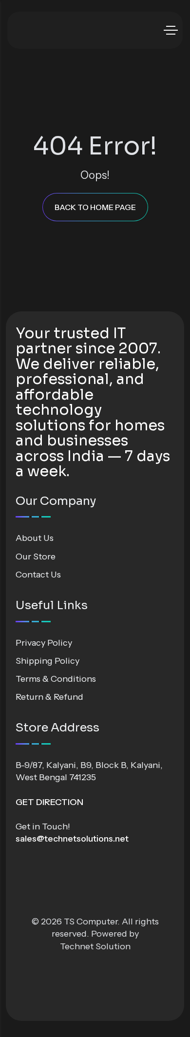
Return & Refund (49, 696)
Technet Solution (95, 946)
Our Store (36, 556)
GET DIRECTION (49, 802)
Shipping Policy (47, 660)
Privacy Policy (44, 642)
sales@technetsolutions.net (72, 838)
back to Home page (95, 207)
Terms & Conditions (56, 678)
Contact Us (38, 574)
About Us (35, 538)
